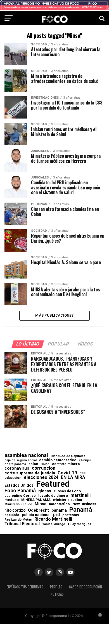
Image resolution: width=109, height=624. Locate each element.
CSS (82, 473)
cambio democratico (57, 460)
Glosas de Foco (67, 491)
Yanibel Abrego (53, 524)
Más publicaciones (54, 315)
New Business (84, 504)
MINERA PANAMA (36, 500)
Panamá (80, 509)
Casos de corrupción (85, 587)
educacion (12, 477)
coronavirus (16, 468)
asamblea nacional (26, 455)
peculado (11, 515)
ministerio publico (67, 500)
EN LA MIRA (73, 477)
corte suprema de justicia (29, 473)
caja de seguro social (20, 460)
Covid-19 (67, 473)
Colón (45, 464)
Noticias (57, 594)
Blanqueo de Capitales (68, 456)
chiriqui (85, 460)
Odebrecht (38, 510)
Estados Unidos (19, 486)
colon (33, 464)
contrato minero (66, 464)
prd (56, 514)
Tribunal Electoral (22, 524)
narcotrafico (59, 504)
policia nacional (36, 515)
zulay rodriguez (79, 524)
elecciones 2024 (41, 477)
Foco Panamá (20, 490)
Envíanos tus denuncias (25, 587)
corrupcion (43, 468)
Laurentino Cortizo (20, 495)
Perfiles (56, 587)
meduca (11, 500)
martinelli (80, 495)
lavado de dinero (53, 496)
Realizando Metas (18, 519)
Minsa (40, 504)
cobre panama (15, 464)
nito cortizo (14, 510)
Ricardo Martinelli (53, 519)
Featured (53, 484)
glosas (44, 491)
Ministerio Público (18, 504)
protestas (70, 515)
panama (59, 510)
